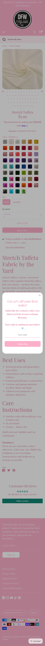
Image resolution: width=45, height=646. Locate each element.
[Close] (39, 295)
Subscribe (23, 343)
